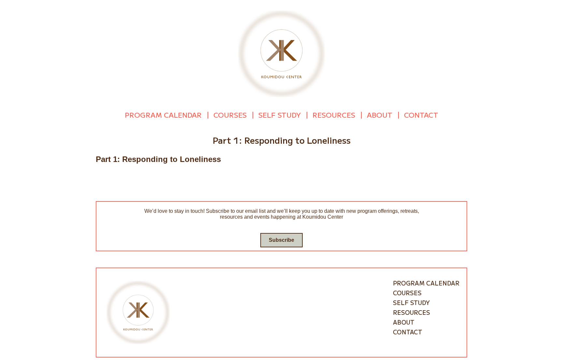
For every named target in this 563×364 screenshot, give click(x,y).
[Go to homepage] (281, 53)
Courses (230, 115)
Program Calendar (163, 115)
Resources (333, 115)
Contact (421, 115)
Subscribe (281, 240)
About (379, 115)
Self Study (279, 115)
